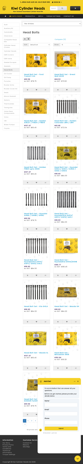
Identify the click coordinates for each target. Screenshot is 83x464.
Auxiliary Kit (8, 28)
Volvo (6, 117)
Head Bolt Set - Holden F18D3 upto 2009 (35, 168)
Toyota (7, 128)
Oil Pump (7, 77)
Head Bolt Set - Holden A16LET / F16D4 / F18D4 (35, 122)
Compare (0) (60, 39)
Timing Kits (8, 108)
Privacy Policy (8, 445)
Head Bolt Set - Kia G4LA (36, 306)
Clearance (8, 36)
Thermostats (9, 104)
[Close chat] (77, 458)
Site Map (26, 447)
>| (25, 424)
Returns (26, 445)
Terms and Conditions (7, 448)
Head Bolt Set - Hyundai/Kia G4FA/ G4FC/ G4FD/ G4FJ (63, 215)
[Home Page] (5, 16)
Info (40, 16)
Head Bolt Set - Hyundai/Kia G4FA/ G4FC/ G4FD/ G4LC (33, 262)
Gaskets (7, 66)
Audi (6, 25)
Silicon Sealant (10, 96)
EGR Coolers (9, 55)
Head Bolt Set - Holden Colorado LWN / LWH (65, 122)
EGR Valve (8, 59)
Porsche (7, 81)
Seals (6, 92)
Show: (56, 45)
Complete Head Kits (10, 41)
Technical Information (7, 452)
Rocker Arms (9, 85)
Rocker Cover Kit (10, 89)
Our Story (6, 443)
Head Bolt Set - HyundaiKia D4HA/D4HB (65, 261)
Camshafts (8, 32)
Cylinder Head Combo (9, 46)
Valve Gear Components (9, 112)
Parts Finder (16, 16)
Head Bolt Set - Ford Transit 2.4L (34, 75)
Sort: (26, 45)
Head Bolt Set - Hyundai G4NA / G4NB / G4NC (35, 214)
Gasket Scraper (10, 62)
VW (5, 121)
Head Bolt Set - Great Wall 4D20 (64, 75)
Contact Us (69, 16)
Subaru (7, 100)
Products (29, 16)
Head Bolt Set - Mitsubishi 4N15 (61, 354)
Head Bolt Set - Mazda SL (36, 353)
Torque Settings (53, 16)
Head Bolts (8, 70)
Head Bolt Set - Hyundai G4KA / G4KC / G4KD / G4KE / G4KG (66, 169)
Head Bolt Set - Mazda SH (66, 306)
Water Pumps (9, 125)
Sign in (57, 2)
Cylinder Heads (10, 51)
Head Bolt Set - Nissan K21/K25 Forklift (35, 400)
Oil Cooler (8, 74)
